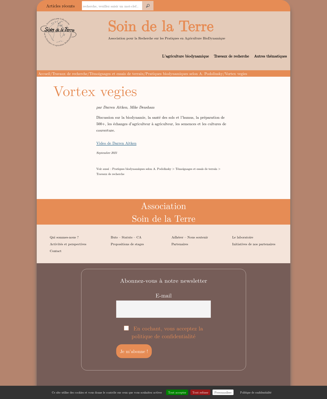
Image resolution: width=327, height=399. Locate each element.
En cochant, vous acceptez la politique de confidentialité (167, 332)
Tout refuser (200, 392)
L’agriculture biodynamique (185, 56)
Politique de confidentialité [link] (255, 392)
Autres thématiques (270, 56)
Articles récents (60, 6)
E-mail (164, 295)
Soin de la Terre (161, 25)
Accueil (44, 73)
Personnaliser (223, 392)
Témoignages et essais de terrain (116, 73)
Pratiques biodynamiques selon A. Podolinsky (184, 73)
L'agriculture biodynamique (179, 6)
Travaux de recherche (231, 56)
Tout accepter (177, 392)
